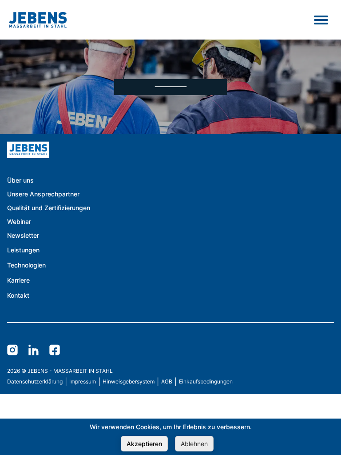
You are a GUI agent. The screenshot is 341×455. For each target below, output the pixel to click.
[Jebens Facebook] (54, 350)
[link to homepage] (87, 158)
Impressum (82, 381)
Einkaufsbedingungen (206, 381)
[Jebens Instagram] (12, 350)
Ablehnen (194, 443)
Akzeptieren (144, 443)
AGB (166, 381)
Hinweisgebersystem (129, 381)
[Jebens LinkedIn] (33, 350)
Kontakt (18, 295)
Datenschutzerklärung (35, 381)
